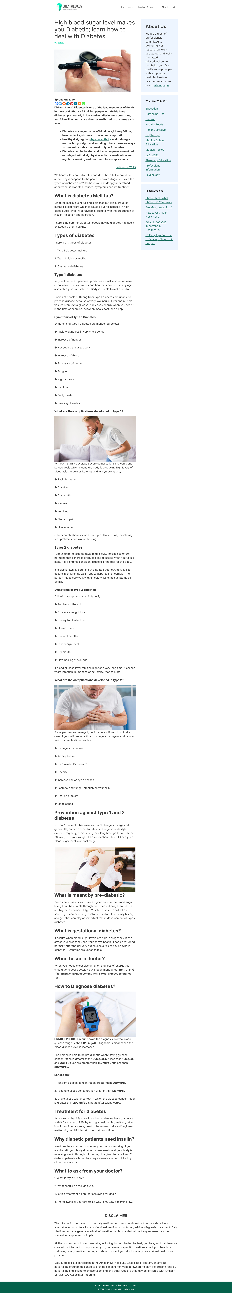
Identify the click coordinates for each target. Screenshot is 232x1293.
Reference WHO (126, 167)
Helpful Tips (152, 135)
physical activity (100, 139)
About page (161, 85)
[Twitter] (60, 103)
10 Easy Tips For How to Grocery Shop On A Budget (159, 239)
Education (151, 108)
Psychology (152, 174)
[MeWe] (75, 103)
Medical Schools (146, 7)
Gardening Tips (154, 113)
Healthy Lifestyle (155, 129)
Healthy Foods (154, 124)
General (150, 119)
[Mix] (79, 103)
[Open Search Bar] (174, 7)
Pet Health (152, 155)
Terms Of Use (108, 1285)
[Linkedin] (68, 103)
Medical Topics (154, 149)
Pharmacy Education (158, 160)
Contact (134, 1285)
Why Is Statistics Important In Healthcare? (155, 225)
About (165, 7)
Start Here (125, 7)
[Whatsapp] (83, 103)
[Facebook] (56, 103)
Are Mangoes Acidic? (158, 207)
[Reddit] (64, 103)
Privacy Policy (122, 1285)
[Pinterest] (71, 103)
